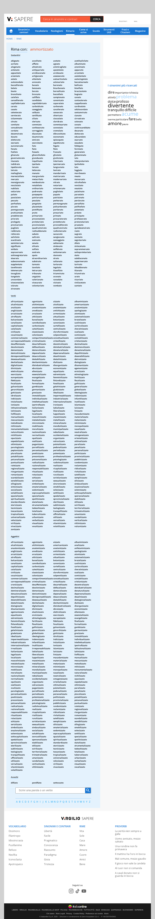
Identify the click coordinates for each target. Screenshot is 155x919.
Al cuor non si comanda (128, 868)
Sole (81, 835)
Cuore (82, 854)
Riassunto (49, 850)
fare (132, 118)
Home (11, 31)
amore (115, 123)
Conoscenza (51, 845)
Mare (82, 845)
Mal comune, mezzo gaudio (130, 858)
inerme (111, 119)
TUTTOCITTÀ (89, 910)
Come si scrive (83, 31)
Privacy (69, 913)
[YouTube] (84, 891)
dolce (112, 101)
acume (129, 113)
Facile (47, 835)
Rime (19, 38)
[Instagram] (71, 891)
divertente (121, 105)
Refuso (12, 850)
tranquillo (116, 109)
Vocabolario (41, 30)
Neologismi (57, 30)
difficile (130, 109)
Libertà (48, 831)
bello (139, 119)
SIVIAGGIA (105, 910)
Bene (82, 864)
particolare (122, 119)
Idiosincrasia (16, 840)
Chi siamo (50, 913)
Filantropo (14, 835)
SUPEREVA (139, 910)
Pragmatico (50, 840)
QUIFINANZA (116, 910)
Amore (83, 850)
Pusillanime (15, 845)
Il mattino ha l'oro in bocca (130, 854)
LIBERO (15, 910)
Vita (81, 831)
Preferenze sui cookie (94, 913)
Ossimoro (14, 831)
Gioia (47, 859)
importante (121, 92)
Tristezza (49, 864)
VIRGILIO (23, 910)
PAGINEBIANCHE (75, 910)
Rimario (70, 30)
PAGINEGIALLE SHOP (50, 910)
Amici (82, 859)
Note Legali (60, 913)
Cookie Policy (78, 913)
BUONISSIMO (128, 910)
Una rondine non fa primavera (126, 848)
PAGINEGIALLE (34, 910)
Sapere (23, 19)
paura (125, 124)
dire (111, 92)
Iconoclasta (15, 859)
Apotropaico (16, 864)
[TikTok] (77, 891)
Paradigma (50, 854)
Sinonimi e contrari (24, 31)
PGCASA (64, 910)
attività (112, 97)
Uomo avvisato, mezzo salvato (128, 840)
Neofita (13, 854)
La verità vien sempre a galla (128, 832)
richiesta (133, 92)
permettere (114, 115)
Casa (82, 840)
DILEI (98, 910)
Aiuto (106, 913)
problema (126, 96)
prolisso (122, 101)
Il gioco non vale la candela (130, 863)
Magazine (140, 30)
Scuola (96, 30)
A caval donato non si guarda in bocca (127, 874)
